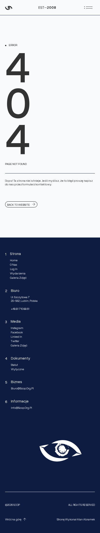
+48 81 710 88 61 (20, 309)
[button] (16, 519)
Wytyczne (17, 369)
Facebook (17, 332)
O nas (13, 264)
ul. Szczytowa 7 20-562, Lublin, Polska (24, 299)
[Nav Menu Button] (88, 7)
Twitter (15, 341)
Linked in (16, 336)
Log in (13, 269)
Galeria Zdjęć (18, 277)
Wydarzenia (17, 273)
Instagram (17, 328)
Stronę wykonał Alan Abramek (76, 519)
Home (13, 260)
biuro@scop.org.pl (22, 388)
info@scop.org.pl (21, 408)
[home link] (9, 7)
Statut (14, 365)
